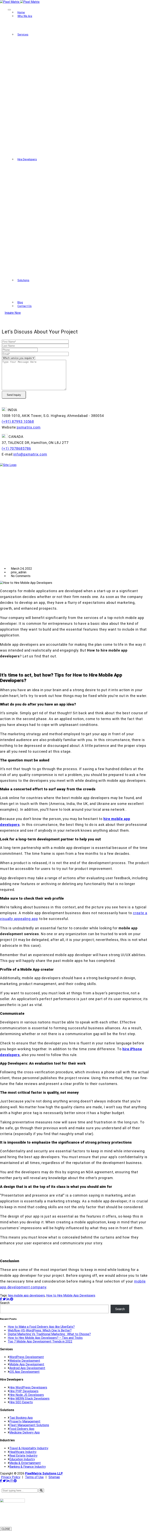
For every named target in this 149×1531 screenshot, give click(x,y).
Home (21, 12)
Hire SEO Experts (45, 243)
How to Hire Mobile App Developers (70, 1295)
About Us (29, 21)
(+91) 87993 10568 (18, 421)
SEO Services (43, 140)
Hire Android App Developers (53, 205)
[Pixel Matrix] (20, 2)
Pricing (28, 29)
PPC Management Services (53, 148)
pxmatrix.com (29, 427)
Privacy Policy (10, 1477)
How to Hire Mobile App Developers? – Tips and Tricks (45, 1338)
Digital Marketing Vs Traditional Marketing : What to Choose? (49, 1334)
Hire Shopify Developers (50, 265)
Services (22, 34)
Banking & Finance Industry (27, 1467)
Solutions (23, 280)
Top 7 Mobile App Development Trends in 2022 (40, 1341)
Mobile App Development (51, 72)
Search (5, 1303)
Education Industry (22, 1459)
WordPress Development (51, 57)
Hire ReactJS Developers (51, 212)
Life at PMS (31, 33)
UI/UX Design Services (49, 95)
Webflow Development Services (56, 118)
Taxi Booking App (35, 286)
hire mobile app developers (26, 1295)
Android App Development (52, 80)
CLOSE (6, 1529)
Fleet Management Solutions (43, 293)
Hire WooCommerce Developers (56, 227)
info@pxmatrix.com (30, 454)
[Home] (8, 465)
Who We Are (24, 16)
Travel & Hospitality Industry (28, 1448)
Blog (20, 302)
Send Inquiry (14, 394)
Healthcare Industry (22, 1452)
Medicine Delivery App (38, 300)
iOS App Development (49, 87)
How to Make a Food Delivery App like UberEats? (41, 1327)
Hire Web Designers (47, 190)
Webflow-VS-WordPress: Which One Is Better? (40, 1330)
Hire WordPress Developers (53, 174)
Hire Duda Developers (49, 258)
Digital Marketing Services (52, 133)
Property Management (38, 289)
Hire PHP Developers (48, 182)
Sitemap (54, 1477)
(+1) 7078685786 (16, 448)
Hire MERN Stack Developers (54, 235)
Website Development (49, 50)
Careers (28, 25)
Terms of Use (34, 1477)
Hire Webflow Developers (51, 250)
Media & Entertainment (25, 1463)
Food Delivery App (35, 297)
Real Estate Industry (23, 1455)
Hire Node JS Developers (51, 220)
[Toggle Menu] (9, 9)
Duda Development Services (53, 110)
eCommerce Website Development (58, 103)
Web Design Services (48, 65)
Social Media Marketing (50, 125)
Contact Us (24, 306)
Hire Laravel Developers (50, 197)
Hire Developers (27, 159)
